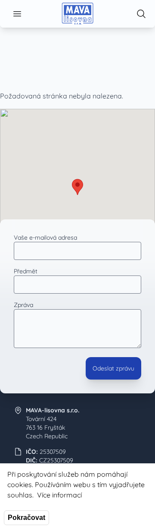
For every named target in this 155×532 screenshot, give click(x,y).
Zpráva (23, 305)
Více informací (59, 495)
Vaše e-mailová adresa (45, 237)
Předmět (25, 271)
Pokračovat (26, 517)
